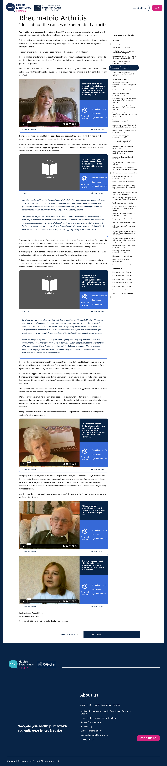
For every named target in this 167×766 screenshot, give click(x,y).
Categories (139, 8)
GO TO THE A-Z (148, 738)
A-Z (157, 8)
